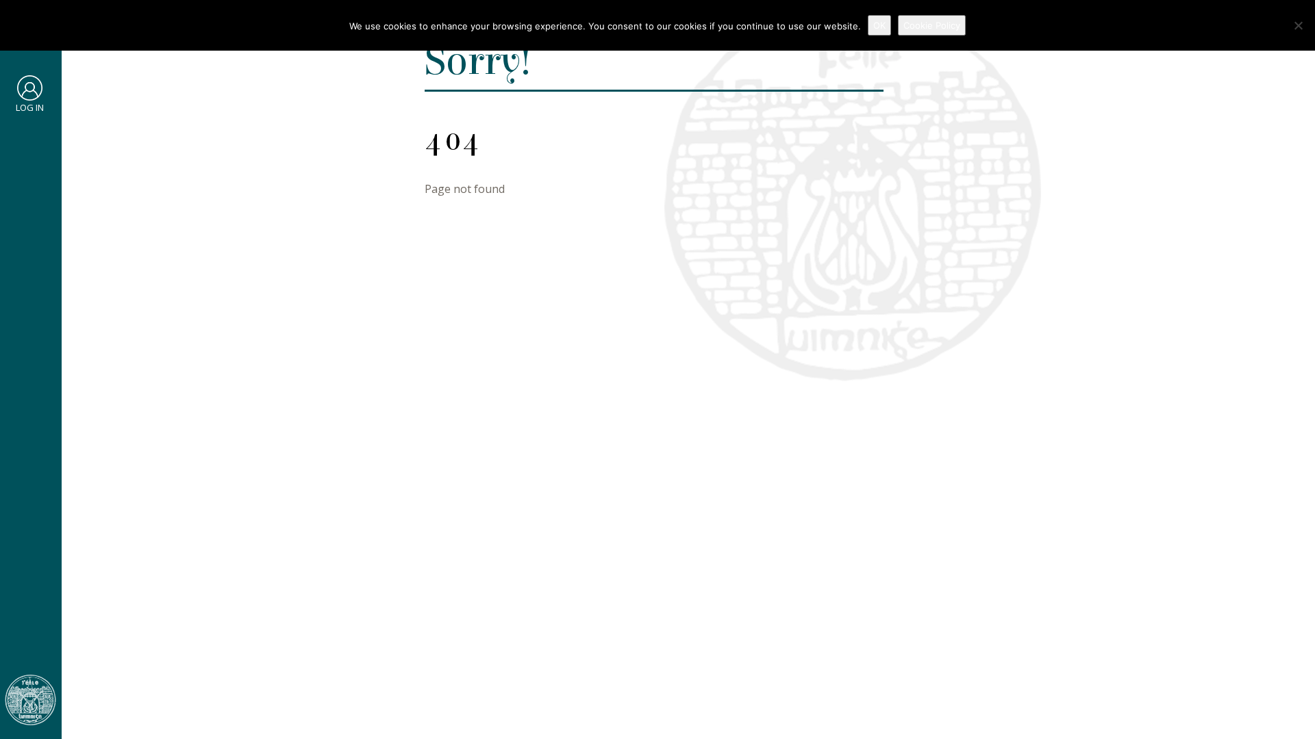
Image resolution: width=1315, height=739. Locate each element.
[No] (1298, 25)
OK (879, 25)
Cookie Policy (931, 25)
